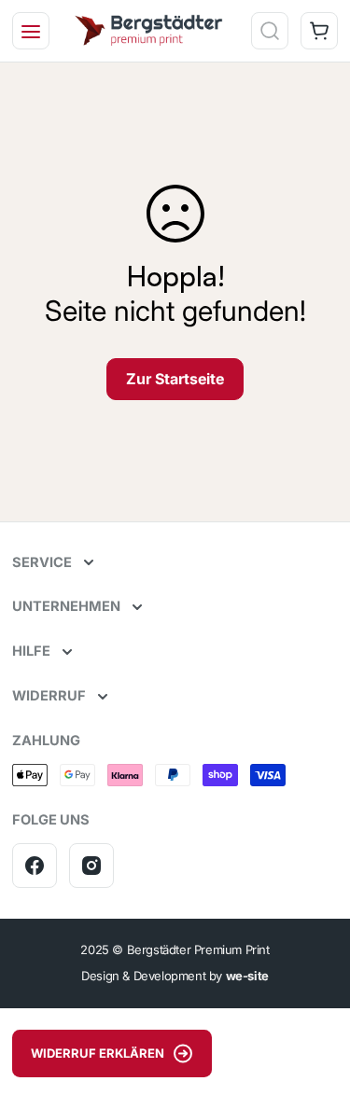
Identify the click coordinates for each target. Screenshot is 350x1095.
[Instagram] (91, 865)
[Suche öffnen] (269, 30)
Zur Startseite (175, 378)
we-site (247, 975)
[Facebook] (34, 865)
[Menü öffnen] (30, 30)
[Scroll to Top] (316, 996)
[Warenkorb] (319, 30)
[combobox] (185, 82)
